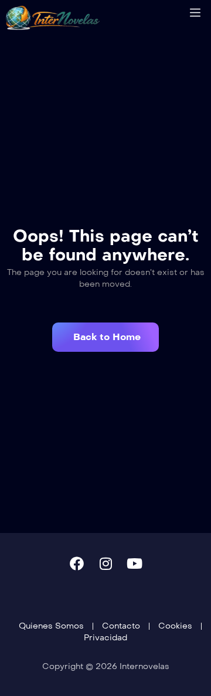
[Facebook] (77, 563)
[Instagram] (105, 563)
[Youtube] (134, 563)
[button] (105, 337)
